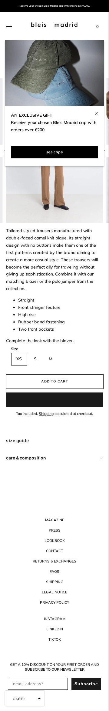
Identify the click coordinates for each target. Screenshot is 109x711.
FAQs (54, 571)
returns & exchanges (54, 561)
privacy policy (54, 602)
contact (54, 551)
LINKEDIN (54, 629)
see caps (54, 151)
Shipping (46, 413)
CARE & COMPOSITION (26, 457)
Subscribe (86, 683)
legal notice (54, 592)
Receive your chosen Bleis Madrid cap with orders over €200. (54, 6)
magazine (54, 520)
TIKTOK (54, 639)
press (55, 530)
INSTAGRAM (54, 618)
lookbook (55, 540)
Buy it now (54, 399)
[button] (25, 698)
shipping (54, 581)
